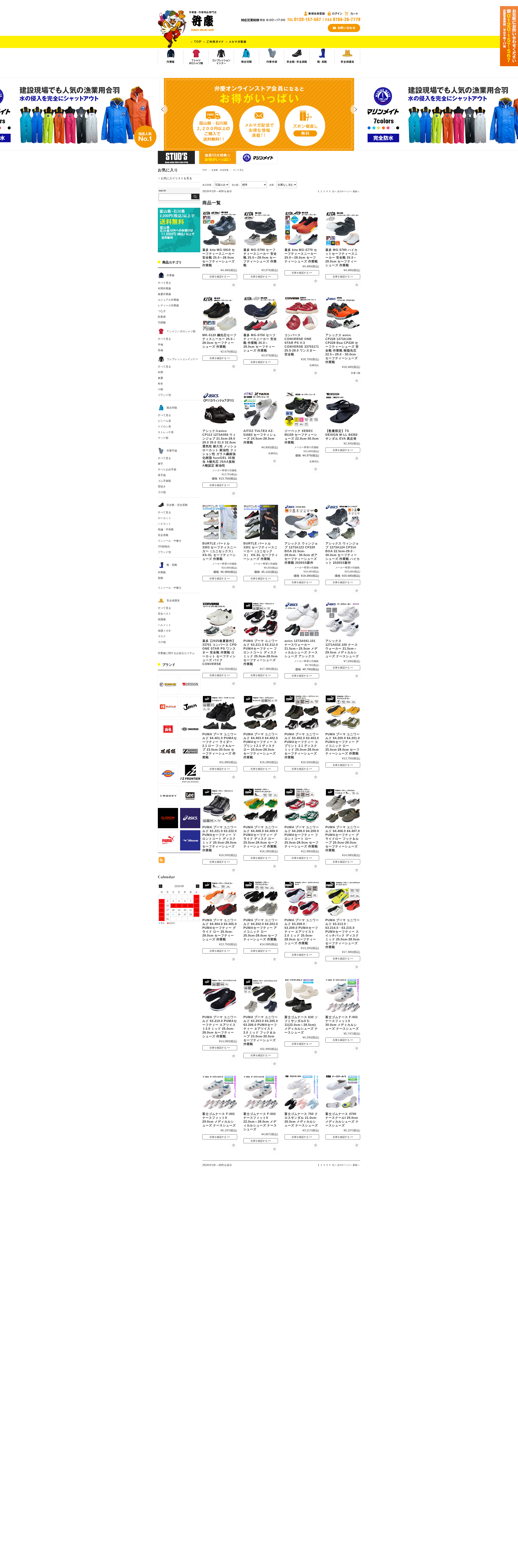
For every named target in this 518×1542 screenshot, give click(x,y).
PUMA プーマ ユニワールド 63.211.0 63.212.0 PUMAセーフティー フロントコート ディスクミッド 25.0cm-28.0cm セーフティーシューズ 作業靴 (260, 652)
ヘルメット (164, 625)
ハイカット (164, 523)
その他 (162, 492)
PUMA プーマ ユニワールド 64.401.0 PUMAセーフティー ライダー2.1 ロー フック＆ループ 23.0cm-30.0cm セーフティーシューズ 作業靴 (219, 745)
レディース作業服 (168, 305)
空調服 (162, 322)
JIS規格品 (164, 546)
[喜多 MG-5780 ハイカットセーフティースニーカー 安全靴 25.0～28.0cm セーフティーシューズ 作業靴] (342, 228)
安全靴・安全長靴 (219, 170)
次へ (334, 191)
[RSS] (162, 861)
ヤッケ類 (163, 437)
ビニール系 (164, 420)
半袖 (160, 344)
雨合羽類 (172, 407)
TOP (204, 170)
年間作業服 (164, 288)
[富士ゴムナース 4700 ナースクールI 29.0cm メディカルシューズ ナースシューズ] (342, 1092)
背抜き (162, 486)
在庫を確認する (217, 276)
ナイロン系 (164, 426)
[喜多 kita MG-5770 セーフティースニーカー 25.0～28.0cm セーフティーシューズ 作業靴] (301, 228)
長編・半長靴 (166, 529)
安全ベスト (164, 613)
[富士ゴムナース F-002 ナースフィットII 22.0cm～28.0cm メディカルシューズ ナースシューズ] (260, 1092)
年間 (160, 372)
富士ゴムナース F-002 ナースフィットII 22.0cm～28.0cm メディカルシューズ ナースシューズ (260, 1121)
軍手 (160, 463)
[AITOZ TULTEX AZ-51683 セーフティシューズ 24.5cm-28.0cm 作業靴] (260, 409)
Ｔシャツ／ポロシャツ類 (181, 331)
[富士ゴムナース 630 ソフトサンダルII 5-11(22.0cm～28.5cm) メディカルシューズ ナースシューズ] (301, 995)
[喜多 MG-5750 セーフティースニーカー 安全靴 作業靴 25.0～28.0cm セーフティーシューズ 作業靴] (260, 313)
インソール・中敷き (170, 540)
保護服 (162, 619)
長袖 (160, 350)
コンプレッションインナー (182, 359)
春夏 (160, 377)
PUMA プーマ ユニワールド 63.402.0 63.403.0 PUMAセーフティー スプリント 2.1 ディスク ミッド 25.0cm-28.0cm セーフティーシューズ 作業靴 (301, 745)
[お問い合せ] (344, 26)
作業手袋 (172, 450)
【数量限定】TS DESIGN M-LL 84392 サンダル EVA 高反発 (341, 434)
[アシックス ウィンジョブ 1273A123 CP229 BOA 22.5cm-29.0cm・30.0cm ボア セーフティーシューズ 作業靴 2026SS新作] (301, 522)
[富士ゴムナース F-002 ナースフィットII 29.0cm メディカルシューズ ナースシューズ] (219, 1092)
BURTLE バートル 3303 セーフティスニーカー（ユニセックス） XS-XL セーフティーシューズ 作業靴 (219, 551)
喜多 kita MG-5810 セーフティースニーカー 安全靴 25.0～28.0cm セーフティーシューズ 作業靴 (218, 257)
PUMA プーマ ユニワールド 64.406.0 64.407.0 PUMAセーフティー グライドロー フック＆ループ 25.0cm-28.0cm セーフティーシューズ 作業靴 (342, 838)
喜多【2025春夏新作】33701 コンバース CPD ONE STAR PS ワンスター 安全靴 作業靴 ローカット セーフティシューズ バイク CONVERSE (219, 652)
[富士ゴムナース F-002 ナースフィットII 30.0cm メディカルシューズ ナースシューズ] (342, 995)
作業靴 (162, 572)
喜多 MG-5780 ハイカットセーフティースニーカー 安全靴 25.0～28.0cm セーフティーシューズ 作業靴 (341, 257)
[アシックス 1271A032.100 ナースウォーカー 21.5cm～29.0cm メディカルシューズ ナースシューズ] (342, 619)
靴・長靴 (172, 564)
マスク (162, 636)
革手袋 (162, 475)
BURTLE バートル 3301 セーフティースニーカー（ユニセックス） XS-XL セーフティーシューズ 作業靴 (260, 551)
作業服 (170, 275)
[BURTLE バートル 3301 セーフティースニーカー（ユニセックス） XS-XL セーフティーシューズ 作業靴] (260, 522)
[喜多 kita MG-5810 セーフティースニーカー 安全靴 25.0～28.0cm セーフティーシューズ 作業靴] (219, 228)
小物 (160, 389)
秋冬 (160, 383)
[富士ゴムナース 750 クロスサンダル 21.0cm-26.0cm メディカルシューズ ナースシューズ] (301, 1092)
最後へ (356, 191)
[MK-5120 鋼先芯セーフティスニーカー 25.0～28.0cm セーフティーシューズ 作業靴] (219, 313)
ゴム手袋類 (164, 480)
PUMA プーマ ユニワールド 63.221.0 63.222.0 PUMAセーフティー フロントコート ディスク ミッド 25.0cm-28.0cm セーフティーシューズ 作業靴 (219, 838)
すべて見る (164, 282)
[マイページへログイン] (315, 13)
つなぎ (162, 311)
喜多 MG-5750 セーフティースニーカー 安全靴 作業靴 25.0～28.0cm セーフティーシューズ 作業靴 (260, 342)
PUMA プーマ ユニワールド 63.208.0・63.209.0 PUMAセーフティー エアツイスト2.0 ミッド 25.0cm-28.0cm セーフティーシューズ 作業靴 (301, 931)
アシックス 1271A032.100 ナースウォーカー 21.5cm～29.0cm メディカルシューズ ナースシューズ (342, 648)
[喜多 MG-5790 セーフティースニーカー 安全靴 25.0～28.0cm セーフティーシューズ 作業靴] (260, 228)
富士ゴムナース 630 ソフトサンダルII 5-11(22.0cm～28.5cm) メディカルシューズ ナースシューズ (301, 1024)
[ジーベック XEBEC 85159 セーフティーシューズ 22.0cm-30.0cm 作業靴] (301, 409)
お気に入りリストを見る (176, 178)
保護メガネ (164, 630)
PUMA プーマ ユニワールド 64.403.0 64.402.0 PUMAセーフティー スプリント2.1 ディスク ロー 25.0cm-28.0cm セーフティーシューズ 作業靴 (260, 745)
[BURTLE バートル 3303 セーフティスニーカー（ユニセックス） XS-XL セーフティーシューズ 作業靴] (219, 522)
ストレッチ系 (166, 432)
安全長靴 (163, 535)
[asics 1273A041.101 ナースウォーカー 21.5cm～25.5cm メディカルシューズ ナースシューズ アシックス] (301, 619)
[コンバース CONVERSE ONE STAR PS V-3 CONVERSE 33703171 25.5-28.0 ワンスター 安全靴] (301, 313)
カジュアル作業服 (168, 299)
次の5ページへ (344, 191)
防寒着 (162, 316)
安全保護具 (173, 600)
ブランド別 (164, 394)
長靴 (160, 578)
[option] (259, 114)
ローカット (164, 518)
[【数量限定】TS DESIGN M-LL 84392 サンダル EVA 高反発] (342, 409)
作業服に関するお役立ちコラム (176, 653)
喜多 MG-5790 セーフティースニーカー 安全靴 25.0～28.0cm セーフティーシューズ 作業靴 (260, 257)
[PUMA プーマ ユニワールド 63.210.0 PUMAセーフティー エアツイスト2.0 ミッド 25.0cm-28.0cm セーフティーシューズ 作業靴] (219, 995)
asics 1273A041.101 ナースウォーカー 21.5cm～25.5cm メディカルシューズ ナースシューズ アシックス (301, 648)
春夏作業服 (164, 294)
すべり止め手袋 (167, 469)
